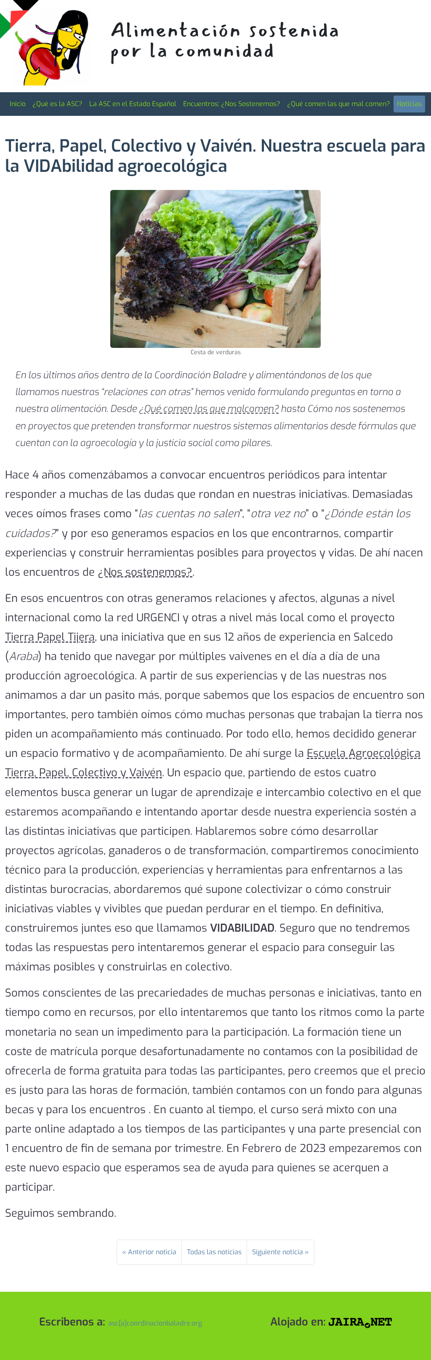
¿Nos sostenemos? (145, 572)
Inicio (18, 103)
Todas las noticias (214, 1252)
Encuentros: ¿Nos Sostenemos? (231, 103)
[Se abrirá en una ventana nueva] (360, 1322)
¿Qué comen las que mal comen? (338, 103)
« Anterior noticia (149, 1252)
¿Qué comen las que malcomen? (209, 409)
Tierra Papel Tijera (50, 637)
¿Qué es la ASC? (57, 103)
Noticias (409, 103)
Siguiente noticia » (280, 1252)
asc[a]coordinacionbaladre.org (155, 1323)
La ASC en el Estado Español (132, 103)
